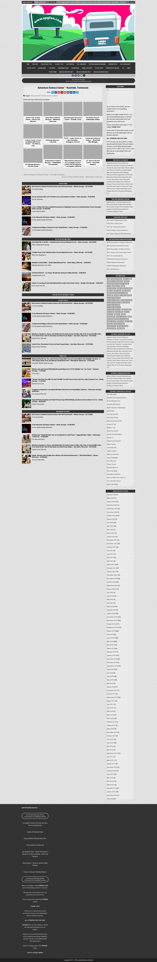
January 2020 (111, 614)
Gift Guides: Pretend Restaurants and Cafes (118, 302)
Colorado (116, 165)
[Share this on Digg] (71, 92)
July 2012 (110, 739)
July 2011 (110, 757)
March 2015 (110, 729)
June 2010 (110, 774)
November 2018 (112, 662)
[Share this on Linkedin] (74, 92)
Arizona (119, 163)
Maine (130, 170)
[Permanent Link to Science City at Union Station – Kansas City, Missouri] (32, 109)
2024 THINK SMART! (81, 64)
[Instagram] (78, 75)
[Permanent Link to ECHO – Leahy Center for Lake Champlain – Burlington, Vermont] (72, 129)
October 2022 (111, 516)
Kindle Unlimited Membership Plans (35, 838)
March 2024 (110, 498)
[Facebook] (73, 75)
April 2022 (110, 530)
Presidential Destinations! (112, 68)
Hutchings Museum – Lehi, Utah (53, 141)
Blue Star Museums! (125, 64)
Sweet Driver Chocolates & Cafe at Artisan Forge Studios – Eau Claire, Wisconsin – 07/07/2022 (62, 344)
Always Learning (127, 279)
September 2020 (112, 586)
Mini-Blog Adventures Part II (83, 72)
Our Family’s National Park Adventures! (119, 234)
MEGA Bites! (111, 411)
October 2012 (111, 736)
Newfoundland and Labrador (122, 204)
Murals (123, 314)
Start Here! (35, 64)
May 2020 (110, 599)
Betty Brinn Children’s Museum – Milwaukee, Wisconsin (53, 120)
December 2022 (112, 512)
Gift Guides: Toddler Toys (113, 307)
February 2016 (111, 722)
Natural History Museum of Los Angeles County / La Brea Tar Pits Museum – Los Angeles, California (72, 163)
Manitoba (125, 202)
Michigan (126, 172)
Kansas (112, 170)
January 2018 (111, 687)
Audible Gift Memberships (35, 832)
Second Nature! (75, 68)
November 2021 (112, 544)
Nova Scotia (110, 207)
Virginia (118, 189)
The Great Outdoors (119, 324)
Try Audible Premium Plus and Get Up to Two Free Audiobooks (35, 824)
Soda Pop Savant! (112, 431)
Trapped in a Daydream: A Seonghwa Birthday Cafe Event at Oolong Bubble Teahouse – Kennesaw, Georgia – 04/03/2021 (67, 390)
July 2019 (110, 634)
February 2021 (111, 568)
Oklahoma (127, 182)
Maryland (110, 172)
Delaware (130, 165)
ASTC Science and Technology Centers (119, 252)
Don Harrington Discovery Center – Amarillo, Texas (73, 119)
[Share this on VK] (68, 92)
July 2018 (110, 673)
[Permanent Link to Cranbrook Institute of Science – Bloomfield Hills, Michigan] (92, 129)
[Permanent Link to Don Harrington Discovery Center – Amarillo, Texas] (72, 109)
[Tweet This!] (52, 92)
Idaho (123, 168)
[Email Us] (81, 75)
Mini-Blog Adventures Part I (66, 72)
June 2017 (110, 704)
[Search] (84, 75)
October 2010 (111, 771)
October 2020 (111, 582)
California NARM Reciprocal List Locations (118, 283)
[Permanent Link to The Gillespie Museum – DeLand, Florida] (32, 156)
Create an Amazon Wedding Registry (35, 872)
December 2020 (112, 575)
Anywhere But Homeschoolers (114, 281)
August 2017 (111, 701)
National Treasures (121, 316)
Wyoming (121, 191)
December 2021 (112, 540)
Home (28, 64)
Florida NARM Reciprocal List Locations (117, 293)
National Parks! (42, 68)
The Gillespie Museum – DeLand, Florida (33, 165)
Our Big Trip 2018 (111, 321)
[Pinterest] (76, 75)
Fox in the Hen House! (114, 481)
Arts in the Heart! (112, 471)
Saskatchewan (116, 209)
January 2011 (111, 764)
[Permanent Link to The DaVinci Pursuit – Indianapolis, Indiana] (92, 109)
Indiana (131, 168)
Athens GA (126, 281)
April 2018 (110, 683)
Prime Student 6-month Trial (35, 845)
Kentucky (118, 170)
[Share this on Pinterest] (62, 92)
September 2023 (112, 509)
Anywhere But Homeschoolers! (117, 398)
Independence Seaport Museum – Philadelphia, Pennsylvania (53, 163)
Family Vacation (126, 291)
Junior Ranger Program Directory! (117, 230)
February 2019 (111, 652)
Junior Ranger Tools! (63, 68)
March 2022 (110, 533)
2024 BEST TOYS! (59, 64)
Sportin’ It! (110, 438)
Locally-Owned (119, 312)
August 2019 (111, 631)
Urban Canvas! (111, 444)
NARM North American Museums (117, 259)
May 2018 (127, 312)
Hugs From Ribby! (112, 484)
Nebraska (110, 177)
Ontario (117, 207)
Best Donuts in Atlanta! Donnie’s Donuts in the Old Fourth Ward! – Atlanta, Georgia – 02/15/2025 (62, 186)
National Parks (111, 316)
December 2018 (112, 659)
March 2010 (110, 785)
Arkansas (125, 163)
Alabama (109, 163)
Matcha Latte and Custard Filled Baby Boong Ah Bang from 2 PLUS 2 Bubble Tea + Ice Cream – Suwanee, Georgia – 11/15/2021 (65, 370)
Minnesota (110, 175)
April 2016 (110, 715)
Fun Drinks (110, 295)
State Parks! (52, 68)
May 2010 (110, 778)
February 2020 (111, 610)
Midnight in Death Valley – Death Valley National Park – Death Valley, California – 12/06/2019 (61, 263)
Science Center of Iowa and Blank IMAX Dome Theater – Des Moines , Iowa (33, 143)
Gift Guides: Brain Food (125, 295)
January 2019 (111, 655)
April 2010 (110, 781)
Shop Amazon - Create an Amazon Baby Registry (35, 864)
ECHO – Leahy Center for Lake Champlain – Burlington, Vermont (72, 140)
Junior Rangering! (112, 458)
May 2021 (110, 558)
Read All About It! (112, 468)
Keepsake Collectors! (114, 474)
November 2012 (112, 732)
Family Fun (109, 291)
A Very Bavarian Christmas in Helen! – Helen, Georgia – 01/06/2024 (53, 217)
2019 (108, 279)
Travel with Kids (111, 328)
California (110, 165)
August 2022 (111, 519)
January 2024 (111, 502)
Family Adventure (111, 288)
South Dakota (116, 186)
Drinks (122, 286)
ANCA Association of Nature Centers (118, 249)
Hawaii (119, 168)
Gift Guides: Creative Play (113, 298)
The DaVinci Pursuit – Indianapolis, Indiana (93, 119)
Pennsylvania (116, 184)
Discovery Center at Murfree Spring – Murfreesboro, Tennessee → (83, 177)
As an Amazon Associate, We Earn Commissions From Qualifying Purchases (35, 816)
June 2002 (110, 799)
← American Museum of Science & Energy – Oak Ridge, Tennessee (43, 175)
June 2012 (110, 743)
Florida (109, 168)
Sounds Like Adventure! (114, 434)
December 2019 (115, 286)
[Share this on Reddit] (65, 92)
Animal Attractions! (87, 68)
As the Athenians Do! (113, 401)
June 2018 (110, 676)
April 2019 (110, 645)
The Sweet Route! (112, 418)
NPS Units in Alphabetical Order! (117, 220)
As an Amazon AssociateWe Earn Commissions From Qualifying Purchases (78, 80)
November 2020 (112, 579)
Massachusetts (118, 172)
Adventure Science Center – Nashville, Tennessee (63, 88)
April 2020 (110, 603)
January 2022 (111, 537)
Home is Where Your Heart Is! (116, 478)
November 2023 (112, 505)
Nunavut (116, 211)
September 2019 (112, 627)
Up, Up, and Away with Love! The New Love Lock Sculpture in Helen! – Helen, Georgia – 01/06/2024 (63, 197)
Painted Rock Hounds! (114, 441)
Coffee (108, 286)
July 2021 (110, 551)
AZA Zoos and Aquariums (115, 256)
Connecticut (122, 165)
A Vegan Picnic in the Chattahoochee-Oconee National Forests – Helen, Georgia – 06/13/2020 (62, 252)
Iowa (108, 170)
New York (123, 179)
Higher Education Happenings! (116, 408)
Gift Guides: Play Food (126, 300)
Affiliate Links (128, 114)
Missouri (124, 175)
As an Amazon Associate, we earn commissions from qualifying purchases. (118, 109)
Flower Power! (111, 464)
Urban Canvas (120, 328)
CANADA (128, 68)
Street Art (120, 321)
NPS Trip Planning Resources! (116, 227)
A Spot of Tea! (111, 424)
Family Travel (117, 291)
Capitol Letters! (112, 451)
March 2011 (110, 760)
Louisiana (124, 170)
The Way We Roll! (112, 414)
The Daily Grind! (53, 72)
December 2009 (112, 795)
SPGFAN (129, 125)
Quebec (109, 209)
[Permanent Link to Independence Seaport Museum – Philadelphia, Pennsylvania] (52, 152)
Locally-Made (110, 312)
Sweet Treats (128, 321)
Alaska (115, 163)
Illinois (127, 168)
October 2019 (111, 624)
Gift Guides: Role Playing (113, 305)
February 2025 (111, 495)
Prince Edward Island (126, 207)
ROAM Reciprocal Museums (116, 262)
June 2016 (110, 708)
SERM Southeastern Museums (116, 266)
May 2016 (110, 711)
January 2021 (111, 572)
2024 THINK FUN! (70, 64)
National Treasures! (113, 454)
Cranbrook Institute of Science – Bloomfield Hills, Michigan (92, 140)
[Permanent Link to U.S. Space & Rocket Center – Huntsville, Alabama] (92, 152)
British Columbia (117, 202)
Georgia (113, 168)
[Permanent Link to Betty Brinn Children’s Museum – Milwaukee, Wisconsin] (52, 109)
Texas (130, 186)
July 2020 (110, 592)
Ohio (122, 182)
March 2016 (110, 718)
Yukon (121, 211)
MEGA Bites (110, 314)
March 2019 (110, 648)
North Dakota (116, 182)
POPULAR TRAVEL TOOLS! (46, 64)
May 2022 (110, 526)
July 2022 (110, 523)
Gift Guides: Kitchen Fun (113, 300)
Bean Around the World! (114, 421)
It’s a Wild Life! (111, 461)
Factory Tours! (99, 68)
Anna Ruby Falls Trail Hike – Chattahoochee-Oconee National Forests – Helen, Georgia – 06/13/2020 (64, 242)
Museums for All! (113, 64)
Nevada (115, 177)
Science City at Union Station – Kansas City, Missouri (33, 120)
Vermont (112, 189)
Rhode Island (125, 184)
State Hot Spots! (31, 68)
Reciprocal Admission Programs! (97, 64)
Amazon (114, 149)
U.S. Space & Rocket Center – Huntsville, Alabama (93, 163)
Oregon (109, 184)
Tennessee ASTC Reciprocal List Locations (44, 96)
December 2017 (112, 690)
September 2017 (112, 697)
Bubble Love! (111, 428)
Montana (130, 175)
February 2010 (111, 788)
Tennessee (124, 186)
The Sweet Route (111, 326)
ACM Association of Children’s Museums (119, 242)
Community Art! (111, 448)
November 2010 (112, 767)
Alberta (109, 202)
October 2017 (111, 694)
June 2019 (110, 638)
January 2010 (111, 792)
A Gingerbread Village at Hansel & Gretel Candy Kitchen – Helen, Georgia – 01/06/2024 (59, 227)
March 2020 (110, 607)
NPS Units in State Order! (115, 224)
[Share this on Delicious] (77, 92)
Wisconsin (115, 191)
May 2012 (110, 746)
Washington (124, 189)
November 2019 (112, 620)
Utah (108, 189)
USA (123, 68)
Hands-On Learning (126, 309)
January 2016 (111, 725)
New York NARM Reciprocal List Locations (117, 319)
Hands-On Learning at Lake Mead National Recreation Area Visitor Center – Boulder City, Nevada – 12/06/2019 (67, 283)
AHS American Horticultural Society (118, 246)
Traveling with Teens (122, 326)
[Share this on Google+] (59, 92)
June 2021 (110, 554)
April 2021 (110, 561)
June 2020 (110, 596)
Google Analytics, (125, 149)
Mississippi (117, 175)
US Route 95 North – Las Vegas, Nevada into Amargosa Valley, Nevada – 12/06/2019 (59, 273)
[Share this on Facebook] (55, 92)
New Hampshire (123, 177)
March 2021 (110, 565)
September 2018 (112, 666)
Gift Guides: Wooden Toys (113, 309)
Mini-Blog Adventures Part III (101, 72)
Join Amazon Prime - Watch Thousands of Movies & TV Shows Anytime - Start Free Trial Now (35, 854)
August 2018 (111, 669)
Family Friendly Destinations (125, 288)
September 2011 (112, 753)
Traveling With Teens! (113, 404)
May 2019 (110, 641)
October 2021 (111, 547)
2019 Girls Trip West (116, 279)
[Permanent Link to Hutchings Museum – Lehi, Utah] (52, 131)
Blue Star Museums (113, 269)
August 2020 (111, 589)
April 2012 (110, 750)
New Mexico (116, 179)
